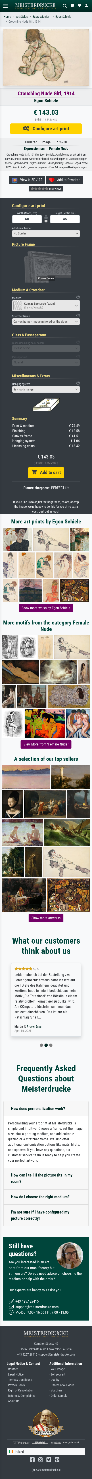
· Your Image (57, 1369)
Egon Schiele (63, 17)
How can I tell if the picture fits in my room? (41, 1178)
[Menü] (5, 5)
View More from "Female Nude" (46, 744)
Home (7, 17)
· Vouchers (55, 1390)
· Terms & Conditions (19, 1380)
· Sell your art (57, 1374)
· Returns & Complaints (21, 1396)
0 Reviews (54, 189)
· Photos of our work (61, 1385)
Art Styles (22, 17)
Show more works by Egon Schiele (46, 608)
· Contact (12, 1369)
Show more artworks (46, 918)
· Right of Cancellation (20, 1390)
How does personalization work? (38, 1108)
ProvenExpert (32, 1026)
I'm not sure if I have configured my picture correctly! (40, 1215)
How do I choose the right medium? (40, 1196)
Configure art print (49, 128)
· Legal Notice (15, 1374)
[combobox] (46, 233)
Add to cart (49, 472)
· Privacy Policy (16, 1385)
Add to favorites (67, 180)
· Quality (54, 1380)
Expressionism (41, 17)
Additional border (21, 228)
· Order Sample (58, 1396)
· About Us (13, 1401)
